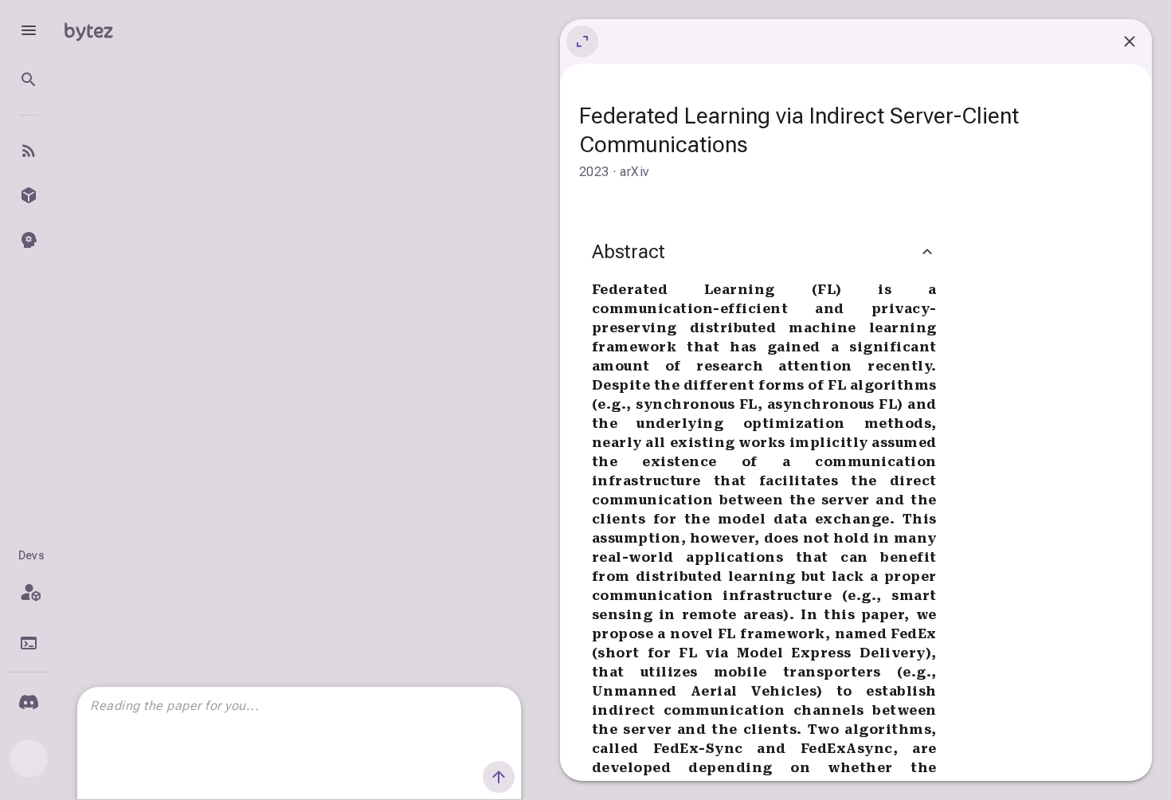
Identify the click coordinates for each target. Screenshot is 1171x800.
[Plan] (28, 592)
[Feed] (28, 150)
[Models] (28, 195)
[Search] (28, 79)
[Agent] (28, 240)
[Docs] (28, 643)
